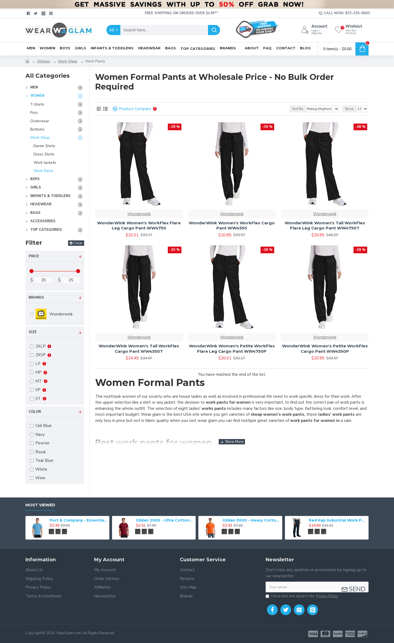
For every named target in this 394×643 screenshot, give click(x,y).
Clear (78, 243)
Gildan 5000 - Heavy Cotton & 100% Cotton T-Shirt (251, 520)
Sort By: (298, 109)
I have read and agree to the (304, 596)
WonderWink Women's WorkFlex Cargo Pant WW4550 (232, 225)
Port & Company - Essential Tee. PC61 (78, 520)
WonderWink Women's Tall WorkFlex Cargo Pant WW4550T (139, 348)
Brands (36, 297)
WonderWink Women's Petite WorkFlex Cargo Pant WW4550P (325, 348)
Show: (349, 109)
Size (33, 332)
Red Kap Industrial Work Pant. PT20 (338, 520)
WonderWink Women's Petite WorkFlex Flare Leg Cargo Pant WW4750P (232, 348)
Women (43, 61)
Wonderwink (139, 214)
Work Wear (67, 61)
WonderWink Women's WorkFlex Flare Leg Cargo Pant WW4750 (139, 225)
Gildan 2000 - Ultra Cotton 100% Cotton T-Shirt (165, 520)
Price (34, 256)
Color (35, 411)
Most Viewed (40, 505)
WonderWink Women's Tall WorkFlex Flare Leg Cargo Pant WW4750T (325, 225)
